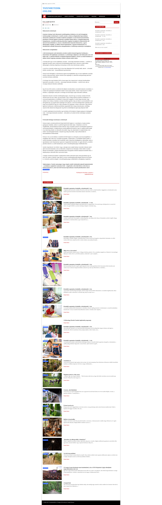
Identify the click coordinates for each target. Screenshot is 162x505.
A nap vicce (107, 58)
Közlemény (45, 172)
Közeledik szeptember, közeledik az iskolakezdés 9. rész (78, 188)
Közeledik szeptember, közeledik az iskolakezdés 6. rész (78, 236)
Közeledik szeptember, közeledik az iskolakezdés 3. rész (78, 306)
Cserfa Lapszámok (69, 16)
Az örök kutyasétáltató (69, 453)
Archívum (94, 16)
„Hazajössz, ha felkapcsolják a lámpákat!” (75, 439)
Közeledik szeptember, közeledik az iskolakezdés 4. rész (78, 289)
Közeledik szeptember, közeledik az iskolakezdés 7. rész (78, 216)
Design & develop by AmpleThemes (65, 502)
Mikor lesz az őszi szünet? (101, 47)
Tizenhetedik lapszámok (83, 16)
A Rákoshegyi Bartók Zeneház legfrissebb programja (77, 320)
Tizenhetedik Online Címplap (54, 16)
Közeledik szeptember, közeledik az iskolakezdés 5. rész (78, 264)
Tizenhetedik (45, 203)
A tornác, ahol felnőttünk (70, 390)
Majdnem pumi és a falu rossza (72, 374)
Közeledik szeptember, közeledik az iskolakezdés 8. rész (78, 202)
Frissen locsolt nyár (69, 405)
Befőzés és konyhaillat (69, 419)
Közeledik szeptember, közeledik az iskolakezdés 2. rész (78, 326)
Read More (66, 194)
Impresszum (102, 16)
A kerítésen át (67, 360)
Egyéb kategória (46, 169)
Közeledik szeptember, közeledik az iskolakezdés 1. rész (78, 340)
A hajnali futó (67, 483)
